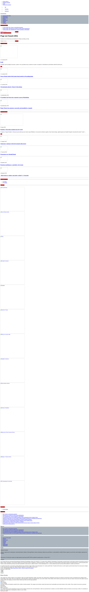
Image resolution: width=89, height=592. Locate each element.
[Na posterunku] (12, 210)
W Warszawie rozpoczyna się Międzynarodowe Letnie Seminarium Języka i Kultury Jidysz (20, 517)
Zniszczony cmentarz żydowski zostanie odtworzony (13, 143)
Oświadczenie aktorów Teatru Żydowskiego (11, 87)
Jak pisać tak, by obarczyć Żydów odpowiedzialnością (13, 515)
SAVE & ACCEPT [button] (4, 590)
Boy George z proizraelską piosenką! (10, 514)
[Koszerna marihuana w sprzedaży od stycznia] (4, 160)
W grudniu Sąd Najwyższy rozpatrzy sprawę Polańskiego (14, 97)
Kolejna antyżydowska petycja (9, 523)
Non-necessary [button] (3, 586)
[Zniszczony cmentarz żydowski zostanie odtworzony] (4, 139)
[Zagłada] (12, 308)
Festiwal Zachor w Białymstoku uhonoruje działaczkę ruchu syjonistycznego (17, 520)
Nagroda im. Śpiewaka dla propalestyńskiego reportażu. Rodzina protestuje (17, 519)
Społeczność (5, 20)
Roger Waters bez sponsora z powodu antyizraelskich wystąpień (16, 108)
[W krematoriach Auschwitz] (12, 504)
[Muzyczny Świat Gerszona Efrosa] (12, 455)
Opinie (4, 22)
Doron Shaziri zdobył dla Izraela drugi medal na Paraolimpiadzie (16, 76)
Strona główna (5, 1)
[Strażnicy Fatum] (12, 333)
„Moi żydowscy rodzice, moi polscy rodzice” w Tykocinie (14, 175)
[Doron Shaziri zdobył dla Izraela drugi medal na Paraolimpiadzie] (4, 71)
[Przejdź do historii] (12, 284)
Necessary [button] (2, 580)
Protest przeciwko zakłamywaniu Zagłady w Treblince (13, 521)
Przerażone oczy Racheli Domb (8, 154)
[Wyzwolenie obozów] (12, 406)
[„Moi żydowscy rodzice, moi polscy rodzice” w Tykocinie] (4, 171)
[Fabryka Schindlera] (12, 431)
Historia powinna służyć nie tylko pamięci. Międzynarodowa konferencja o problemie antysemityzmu (22, 518)
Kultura (4, 18)
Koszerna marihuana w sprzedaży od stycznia (11, 165)
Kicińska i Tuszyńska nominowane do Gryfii (11, 129)
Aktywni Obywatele (7, 15)
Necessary (4, 582)
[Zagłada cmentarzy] (12, 382)
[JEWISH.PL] (44, 13)
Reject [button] (9, 568)
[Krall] (8, 57)
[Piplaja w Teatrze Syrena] (12, 480)
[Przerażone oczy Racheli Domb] (4, 149)
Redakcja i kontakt (6, 2)
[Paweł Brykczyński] (12, 235)
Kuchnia (4, 23)
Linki (4, 3)
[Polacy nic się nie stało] (12, 357)
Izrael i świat (5, 17)
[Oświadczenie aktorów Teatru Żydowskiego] (4, 82)
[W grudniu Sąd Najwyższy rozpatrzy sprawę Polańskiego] (4, 93)
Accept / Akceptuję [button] (4, 568)
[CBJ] (12, 259)
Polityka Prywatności (7, 4)
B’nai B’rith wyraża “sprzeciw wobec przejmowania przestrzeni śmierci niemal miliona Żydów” (21, 522)
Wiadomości (5, 16)
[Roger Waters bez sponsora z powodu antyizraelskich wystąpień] (4, 103)
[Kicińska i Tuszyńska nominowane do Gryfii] (11, 125)
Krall (1, 62)
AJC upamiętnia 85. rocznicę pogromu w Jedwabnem (13, 516)
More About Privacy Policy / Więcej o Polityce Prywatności (22, 568)
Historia (4, 21)
